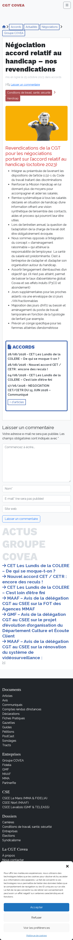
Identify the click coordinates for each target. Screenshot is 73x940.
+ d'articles (17, 402)
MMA (6, 778)
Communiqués (12, 705)
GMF (5, 769)
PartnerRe (9, 783)
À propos (8, 855)
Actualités (31, 26)
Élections (8, 835)
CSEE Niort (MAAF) (15, 802)
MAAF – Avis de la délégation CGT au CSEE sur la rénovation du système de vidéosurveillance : (35, 649)
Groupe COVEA (13, 33)
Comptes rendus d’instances (21, 709)
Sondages (9, 740)
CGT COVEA (13, 5)
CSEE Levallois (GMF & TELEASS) (25, 807)
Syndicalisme (11, 840)
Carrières (8, 822)
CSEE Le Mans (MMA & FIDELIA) (24, 798)
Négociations (50, 26)
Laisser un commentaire (25, 84)
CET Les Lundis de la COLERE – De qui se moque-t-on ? (35, 568)
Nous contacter (13, 860)
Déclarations (11, 714)
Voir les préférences (36, 928)
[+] (3, 662)
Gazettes (8, 723)
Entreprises (10, 831)
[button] (67, 866)
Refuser (36, 917)
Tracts (6, 745)
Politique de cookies (36, 935)
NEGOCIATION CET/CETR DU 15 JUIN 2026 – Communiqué (29, 390)
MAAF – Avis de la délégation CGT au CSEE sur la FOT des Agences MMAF (35, 603)
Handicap (13, 98)
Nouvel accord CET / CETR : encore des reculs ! (34, 579)
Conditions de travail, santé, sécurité (28, 92)
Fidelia (6, 765)
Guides (7, 727)
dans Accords (53, 77)
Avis (5, 700)
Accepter (36, 907)
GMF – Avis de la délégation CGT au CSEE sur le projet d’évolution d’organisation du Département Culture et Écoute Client (35, 625)
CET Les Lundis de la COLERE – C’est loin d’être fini (35, 590)
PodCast (8, 736)
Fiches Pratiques (13, 718)
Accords (16, 26)
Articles (7, 696)
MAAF (6, 774)
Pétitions (8, 731)
